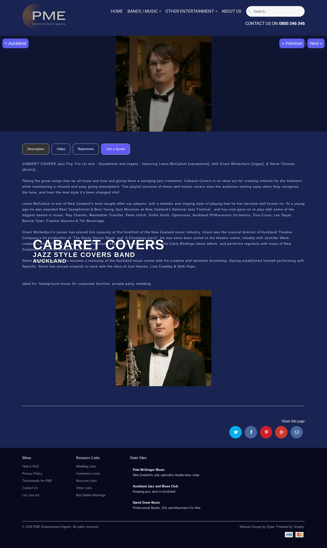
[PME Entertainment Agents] (43, 18)
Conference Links (88, 473)
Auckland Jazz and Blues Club (155, 486)
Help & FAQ (30, 466)
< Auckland (15, 43)
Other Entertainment (191, 11)
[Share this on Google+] (281, 432)
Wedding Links (86, 466)
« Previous (292, 43)
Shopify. (299, 527)
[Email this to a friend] (296, 432)
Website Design (250, 527)
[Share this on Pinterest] (266, 432)
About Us (231, 11)
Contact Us (30, 488)
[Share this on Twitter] (235, 432)
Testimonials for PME (37, 481)
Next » (316, 43)
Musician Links (86, 481)
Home (117, 11)
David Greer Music (146, 502)
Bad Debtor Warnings (91, 495)
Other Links (84, 488)
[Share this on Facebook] (251, 432)
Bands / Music (144, 11)
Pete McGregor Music (149, 470)
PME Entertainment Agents (52, 527)
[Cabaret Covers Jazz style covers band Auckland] (163, 338)
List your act (30, 495)
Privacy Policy (32, 473)
